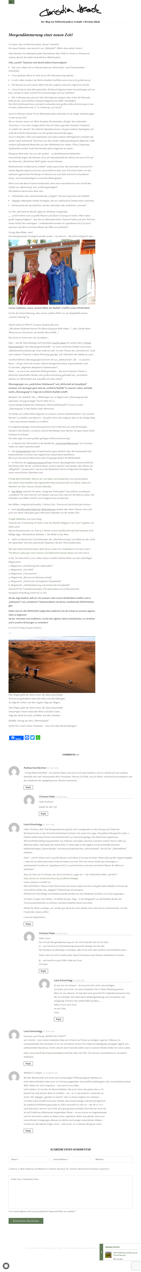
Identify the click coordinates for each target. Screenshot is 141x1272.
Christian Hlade (47, 796)
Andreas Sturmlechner (35, 767)
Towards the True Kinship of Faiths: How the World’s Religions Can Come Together (49, 523)
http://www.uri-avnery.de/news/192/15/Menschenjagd (51, 878)
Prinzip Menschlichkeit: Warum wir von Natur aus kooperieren (39, 479)
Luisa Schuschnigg (33, 824)
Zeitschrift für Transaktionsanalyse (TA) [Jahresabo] (34, 589)
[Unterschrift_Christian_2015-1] (70, 10)
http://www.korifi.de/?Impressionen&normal (46, 1053)
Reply (28, 787)
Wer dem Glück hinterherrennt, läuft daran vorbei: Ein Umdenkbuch (42, 549)
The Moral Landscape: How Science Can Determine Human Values (41, 553)
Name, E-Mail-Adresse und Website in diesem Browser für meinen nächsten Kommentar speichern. (60, 1169)
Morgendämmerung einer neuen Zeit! (41, 35)
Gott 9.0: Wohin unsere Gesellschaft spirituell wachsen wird (64, 530)
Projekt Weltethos (17, 519)
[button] (6, 1266)
